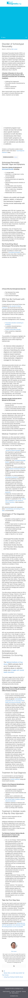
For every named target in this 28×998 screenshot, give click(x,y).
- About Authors (14, 993)
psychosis (7, 492)
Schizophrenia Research (11, 477)
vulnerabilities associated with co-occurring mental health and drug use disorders (14, 700)
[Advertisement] (14, 21)
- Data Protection (6, 991)
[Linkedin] (14, 966)
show (16, 157)
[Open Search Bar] (26, 37)
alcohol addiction (15, 779)
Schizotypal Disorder (7, 169)
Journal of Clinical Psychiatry (13, 450)
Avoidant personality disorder (13, 329)
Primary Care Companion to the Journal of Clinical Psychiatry (15, 500)
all (4, 971)
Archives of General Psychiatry (17, 468)
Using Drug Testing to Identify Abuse (13, 977)
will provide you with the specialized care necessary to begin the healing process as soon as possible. (13, 925)
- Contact (12, 991)
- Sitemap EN (18, 991)
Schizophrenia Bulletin (14, 252)
